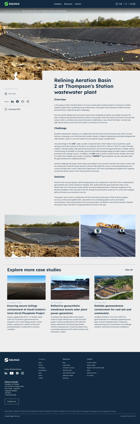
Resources (66, 359)
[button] (57, 4)
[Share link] (27, 101)
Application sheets (68, 375)
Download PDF (14, 109)
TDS (120, 4)
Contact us (11, 401)
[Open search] (125, 4)
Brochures (66, 378)
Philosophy (42, 368)
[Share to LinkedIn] (12, 101)
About (40, 362)
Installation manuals (68, 368)
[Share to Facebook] (17, 101)
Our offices (90, 375)
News (40, 373)
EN (131, 4)
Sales (88, 370)
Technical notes (67, 370)
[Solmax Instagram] (22, 373)
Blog (64, 362)
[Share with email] (22, 101)
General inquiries (91, 373)
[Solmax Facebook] (17, 373)
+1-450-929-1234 (10, 395)
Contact (78, 4)
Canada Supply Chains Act (12, 416)
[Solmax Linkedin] (6, 373)
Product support (91, 362)
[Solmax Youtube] (11, 373)
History (41, 365)
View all (129, 270)
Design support (91, 365)
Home (7, 11)
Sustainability (43, 370)
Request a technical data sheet (95, 368)
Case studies (15, 11)
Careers (41, 378)
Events (40, 375)
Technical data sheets (69, 373)
